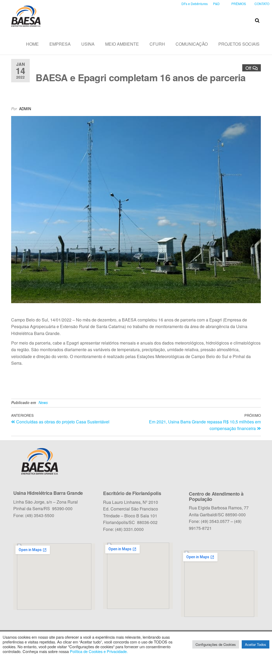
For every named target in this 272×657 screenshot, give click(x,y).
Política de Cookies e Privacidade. (99, 651)
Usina (88, 44)
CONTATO (261, 3)
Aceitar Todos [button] (255, 644)
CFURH (157, 44)
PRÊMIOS (238, 3)
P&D (216, 3)
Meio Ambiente (122, 44)
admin (25, 108)
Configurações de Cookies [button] (216, 644)
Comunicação (192, 44)
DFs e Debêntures (194, 3)
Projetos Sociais (239, 44)
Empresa (60, 44)
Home (32, 44)
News (43, 402)
